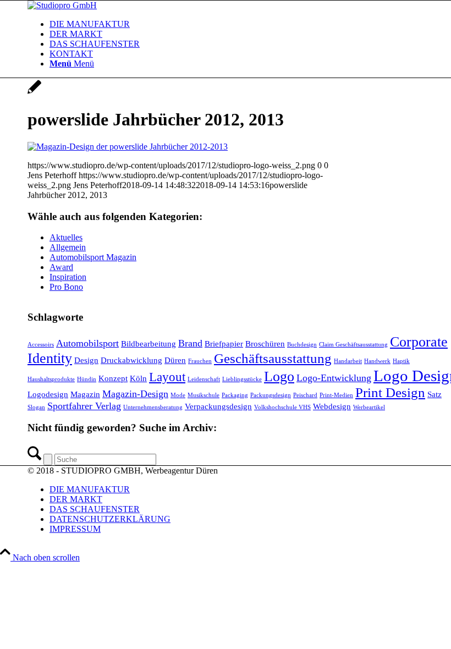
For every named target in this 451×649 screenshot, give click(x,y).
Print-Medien (336, 395)
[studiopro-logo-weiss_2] (62, 5)
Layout (167, 377)
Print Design (390, 392)
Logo (279, 376)
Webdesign (332, 406)
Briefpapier (224, 343)
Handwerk (377, 361)
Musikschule (203, 395)
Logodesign (48, 394)
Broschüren (265, 343)
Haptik (401, 361)
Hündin (86, 379)
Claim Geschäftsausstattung (353, 345)
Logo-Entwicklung (333, 377)
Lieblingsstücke (242, 379)
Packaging (235, 395)
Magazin (85, 394)
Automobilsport (87, 343)
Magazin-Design (135, 393)
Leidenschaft (204, 379)
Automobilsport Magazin (93, 257)
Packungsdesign (270, 395)
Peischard (305, 395)
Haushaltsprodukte (51, 379)
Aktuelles (66, 237)
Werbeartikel (369, 407)
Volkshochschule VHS (282, 407)
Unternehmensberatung (153, 407)
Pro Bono (66, 287)
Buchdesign (302, 345)
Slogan (36, 407)
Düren (175, 360)
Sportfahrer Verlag (84, 405)
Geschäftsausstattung (273, 358)
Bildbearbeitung (148, 343)
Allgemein (68, 247)
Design (86, 360)
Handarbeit (348, 361)
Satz (434, 394)
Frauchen (200, 361)
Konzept (113, 378)
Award (61, 267)
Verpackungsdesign (218, 406)
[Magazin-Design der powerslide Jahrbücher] (34, 92)
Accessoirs (41, 345)
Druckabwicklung (131, 360)
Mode (177, 395)
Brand (190, 343)
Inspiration (68, 277)
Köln (138, 378)
